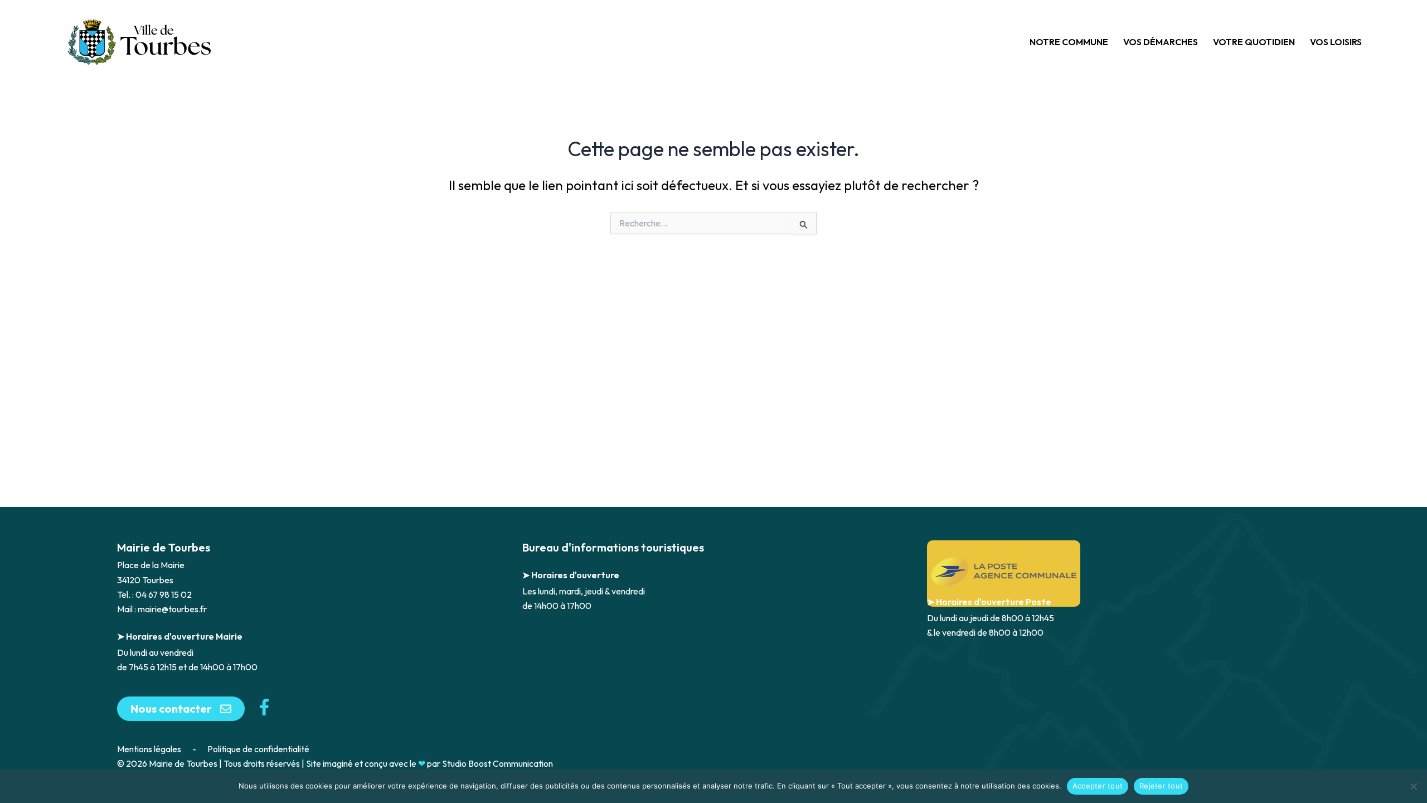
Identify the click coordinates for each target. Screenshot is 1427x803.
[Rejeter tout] (1413, 786)
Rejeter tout (1161, 785)
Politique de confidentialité (258, 748)
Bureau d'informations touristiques (613, 547)
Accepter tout (1097, 785)
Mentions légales (149, 748)
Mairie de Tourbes (163, 547)
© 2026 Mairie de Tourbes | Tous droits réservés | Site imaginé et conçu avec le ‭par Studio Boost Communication (335, 763)
